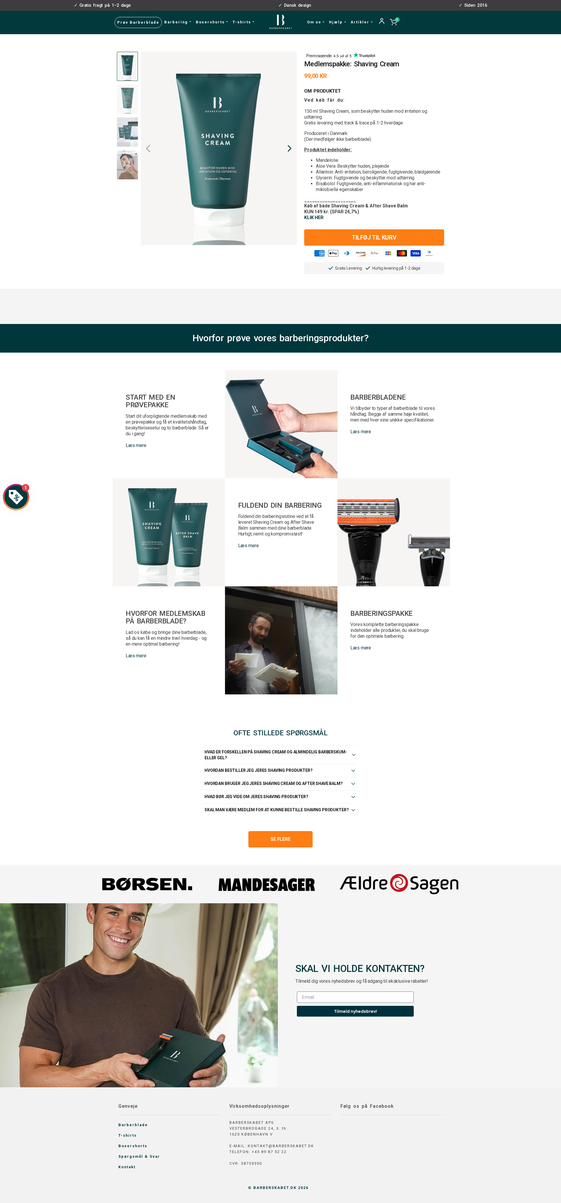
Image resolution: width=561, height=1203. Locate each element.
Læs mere (136, 445)
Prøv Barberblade (138, 22)
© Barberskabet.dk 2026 (278, 1187)
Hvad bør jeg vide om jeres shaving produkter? (256, 796)
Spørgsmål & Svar (139, 1156)
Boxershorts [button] (211, 22)
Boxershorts (132, 1146)
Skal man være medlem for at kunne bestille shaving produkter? (277, 809)
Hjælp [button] (336, 22)
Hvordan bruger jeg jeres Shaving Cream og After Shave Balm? (274, 783)
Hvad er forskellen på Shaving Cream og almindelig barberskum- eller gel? (276, 755)
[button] (289, 148)
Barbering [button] (176, 22)
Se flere (280, 839)
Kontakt (127, 1167)
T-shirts (127, 1135)
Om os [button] (315, 22)
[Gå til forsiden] (281, 22)
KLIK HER (313, 217)
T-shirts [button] (242, 22)
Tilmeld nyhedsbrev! (355, 1011)
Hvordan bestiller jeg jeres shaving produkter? (259, 770)
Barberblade (133, 1125)
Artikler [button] (361, 22)
